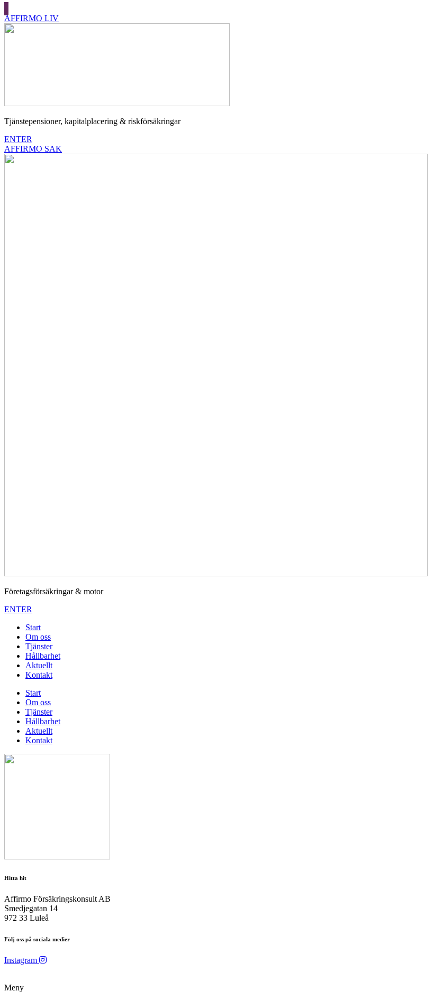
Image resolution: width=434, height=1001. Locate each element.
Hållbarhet (42, 655)
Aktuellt (38, 665)
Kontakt (38, 674)
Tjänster (38, 646)
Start (33, 627)
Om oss (38, 636)
